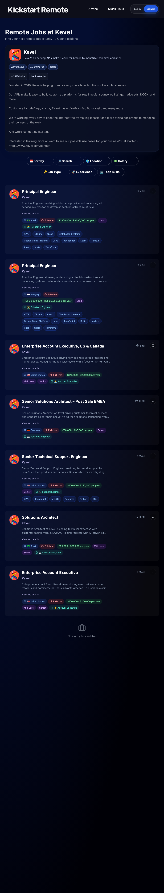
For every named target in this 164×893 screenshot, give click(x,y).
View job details (30, 213)
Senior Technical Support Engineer (55, 456)
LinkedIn (40, 76)
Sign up (151, 9)
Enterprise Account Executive (50, 572)
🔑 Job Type (52, 172)
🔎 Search (65, 161)
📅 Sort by (36, 161)
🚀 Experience (82, 172)
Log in (137, 9)
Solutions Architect (40, 517)
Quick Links (116, 9)
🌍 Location (94, 161)
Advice (93, 9)
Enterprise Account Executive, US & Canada (63, 346)
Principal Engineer (39, 191)
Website (20, 76)
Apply (142, 219)
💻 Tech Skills (109, 172)
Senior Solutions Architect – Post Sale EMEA (63, 401)
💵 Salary (120, 161)
